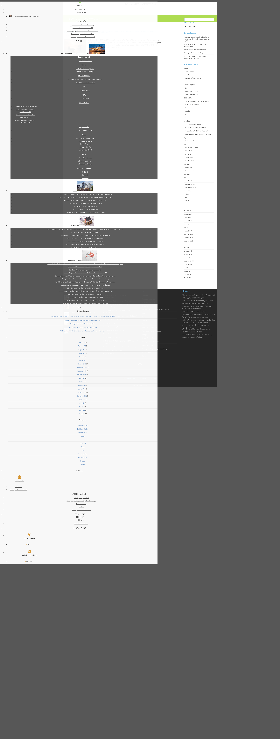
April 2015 (82, 378)
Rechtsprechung (82, 457)
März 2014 (82, 414)
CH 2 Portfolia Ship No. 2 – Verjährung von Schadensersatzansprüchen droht (82, 331)
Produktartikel (82, 454)
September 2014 (82, 396)
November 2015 (81, 371)
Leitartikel (83, 443)
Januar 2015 (81, 389)
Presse (83, 447)
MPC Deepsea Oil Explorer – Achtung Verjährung (83, 327)
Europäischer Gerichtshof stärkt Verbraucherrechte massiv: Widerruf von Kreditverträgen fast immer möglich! (83, 317)
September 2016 (82, 367)
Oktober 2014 (82, 392)
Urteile (83, 464)
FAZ (83, 450)
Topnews (82, 461)
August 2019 (81, 350)
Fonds (82, 440)
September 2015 (82, 375)
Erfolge (83, 436)
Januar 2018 (81, 353)
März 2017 (82, 360)
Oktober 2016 (82, 364)
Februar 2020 (82, 346)
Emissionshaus (82, 433)
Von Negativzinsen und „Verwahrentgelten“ (82, 324)
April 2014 (82, 410)
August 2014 (82, 399)
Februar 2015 (82, 385)
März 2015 (82, 382)
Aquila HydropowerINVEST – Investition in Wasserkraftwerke (82, 320)
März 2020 (82, 342)
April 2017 (82, 357)
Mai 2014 (81, 407)
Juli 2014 (81, 403)
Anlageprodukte (82, 425)
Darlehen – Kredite (82, 429)
